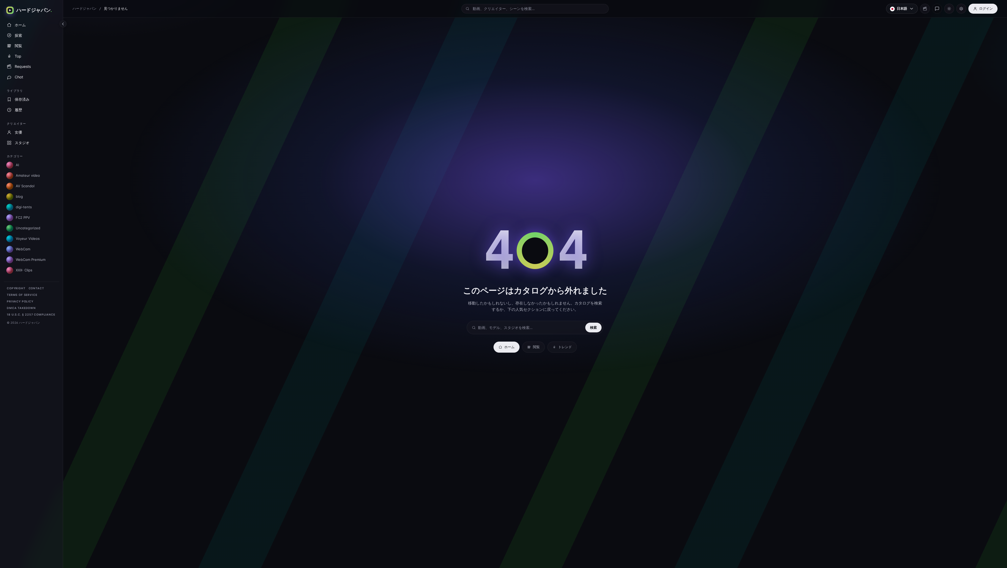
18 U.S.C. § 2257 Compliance (31, 314)
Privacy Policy (20, 301)
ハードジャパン (84, 9)
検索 (593, 327)
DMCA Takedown (21, 308)
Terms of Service (22, 295)
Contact (36, 288)
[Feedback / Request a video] (937, 9)
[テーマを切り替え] (949, 9)
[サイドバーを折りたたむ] (63, 24)
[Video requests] (925, 9)
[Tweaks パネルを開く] (961, 9)
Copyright (16, 288)
